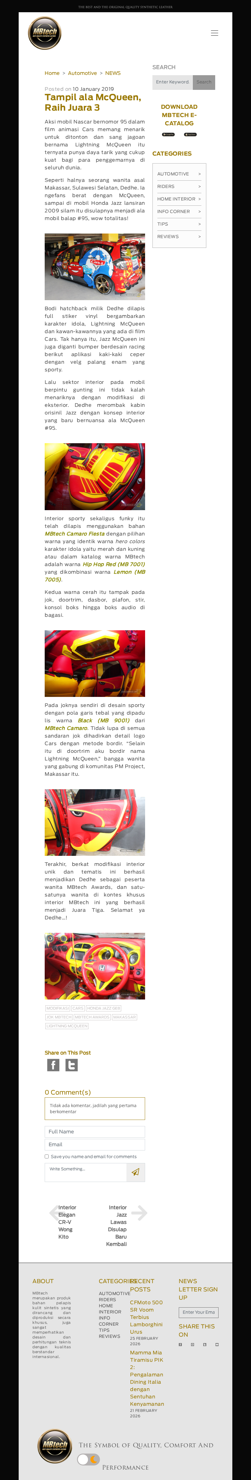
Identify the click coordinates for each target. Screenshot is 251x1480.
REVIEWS (110, 1337)
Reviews (179, 237)
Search (204, 82)
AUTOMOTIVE (115, 1294)
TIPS (104, 1330)
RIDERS (107, 1300)
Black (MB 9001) (103, 720)
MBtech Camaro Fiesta (75, 534)
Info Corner (179, 212)
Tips (179, 224)
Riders (179, 187)
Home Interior (179, 199)
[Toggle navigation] (214, 33)
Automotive (82, 73)
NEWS (113, 73)
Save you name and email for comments (94, 1157)
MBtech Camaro (66, 728)
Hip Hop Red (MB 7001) (114, 564)
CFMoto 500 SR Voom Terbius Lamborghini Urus (146, 1317)
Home (52, 73)
